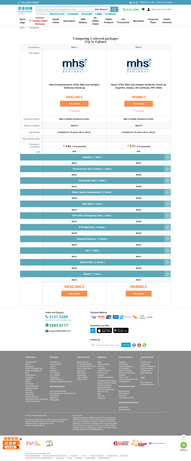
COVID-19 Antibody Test (33, 368)
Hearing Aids (54, 400)
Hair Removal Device (126, 397)
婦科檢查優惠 (86, 14)
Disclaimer (124, 456)
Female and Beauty (104, 385)
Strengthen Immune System (107, 380)
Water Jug (80, 370)
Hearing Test (29, 394)
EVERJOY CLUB (147, 2)
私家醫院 (98, 14)
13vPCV (53, 368)
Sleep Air (122, 375)
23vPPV (53, 366)
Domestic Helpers (31, 388)
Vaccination (145, 364)
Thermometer (54, 395)
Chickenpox (54, 377)
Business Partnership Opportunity (55, 456)
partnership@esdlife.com (37, 425)
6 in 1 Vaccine (55, 375)
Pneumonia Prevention (127, 373)
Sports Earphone (125, 409)
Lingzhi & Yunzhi (103, 370)
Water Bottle (81, 373)
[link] (40, 443)
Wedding (49, 458)
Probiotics (100, 366)
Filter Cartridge (82, 377)
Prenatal (28, 379)
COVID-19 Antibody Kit (33, 370)
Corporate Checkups (32, 401)
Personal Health (147, 368)
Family (69, 458)
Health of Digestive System (106, 383)
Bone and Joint (102, 391)
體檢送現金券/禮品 (57, 14)
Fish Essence (102, 373)
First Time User (146, 382)
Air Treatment (123, 364)
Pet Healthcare (124, 368)
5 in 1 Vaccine (55, 373)
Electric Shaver (124, 393)
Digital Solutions (104, 458)
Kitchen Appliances (126, 366)
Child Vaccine (55, 362)
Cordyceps (101, 368)
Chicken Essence (103, 364)
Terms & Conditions (97, 456)
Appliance (122, 362)
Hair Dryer (122, 395)
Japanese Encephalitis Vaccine (61, 381)
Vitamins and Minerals (105, 377)
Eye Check (29, 392)
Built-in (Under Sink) (84, 368)
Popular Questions (148, 384)
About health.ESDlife (32, 456)
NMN (99, 362)
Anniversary (60, 458)
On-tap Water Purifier (84, 364)
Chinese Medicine (31, 397)
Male (27, 373)
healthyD (78, 458)
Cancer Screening (31, 386)
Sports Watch (123, 407)
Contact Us (74, 456)
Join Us (84, 456)
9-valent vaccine (55, 364)
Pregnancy (101, 398)
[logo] (25, 14)
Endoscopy (29, 384)
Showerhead (81, 375)
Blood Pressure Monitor (58, 391)
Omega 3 (100, 375)
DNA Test (28, 390)
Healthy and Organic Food (128, 379)
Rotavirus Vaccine (56, 379)
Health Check (146, 362)
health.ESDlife (90, 458)
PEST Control (124, 377)
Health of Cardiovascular (106, 389)
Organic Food (146, 370)
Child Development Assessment (36, 399)
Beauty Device (124, 391)
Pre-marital (29, 377)
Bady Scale (54, 397)
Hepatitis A (54, 370)
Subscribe (126, 345)
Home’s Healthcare (148, 366)
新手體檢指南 (110, 14)
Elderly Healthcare (125, 370)
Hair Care (100, 396)
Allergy (27, 381)
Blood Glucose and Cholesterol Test (62, 393)
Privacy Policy (112, 456)
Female (28, 364)
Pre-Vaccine (29, 366)
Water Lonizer (82, 379)
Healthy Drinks (124, 381)
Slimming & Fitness (104, 387)
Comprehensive (31, 362)
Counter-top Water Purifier (86, 366)
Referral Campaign (164, 2)
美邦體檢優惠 (73, 14)
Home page (22, 21)
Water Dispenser (83, 362)
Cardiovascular (30, 375)
